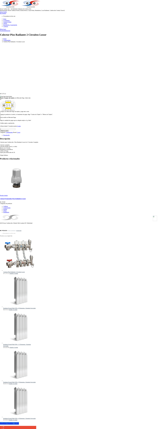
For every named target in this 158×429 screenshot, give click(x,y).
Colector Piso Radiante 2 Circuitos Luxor (14, 272)
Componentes (6, 40)
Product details (4, 195)
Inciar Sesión (3, 12)
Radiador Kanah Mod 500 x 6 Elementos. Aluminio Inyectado (19, 308)
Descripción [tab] (6, 135)
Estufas (5, 209)
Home (5, 38)
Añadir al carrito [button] (13, 273)
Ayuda (19, 126)
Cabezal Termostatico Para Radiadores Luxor (13, 198)
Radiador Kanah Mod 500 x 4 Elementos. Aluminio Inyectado (19, 418)
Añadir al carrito (4, 130)
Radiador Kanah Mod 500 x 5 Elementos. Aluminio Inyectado (19, 382)
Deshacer (18, 230)
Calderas (5, 206)
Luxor (18, 132)
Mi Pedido (3, 13)
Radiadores (6, 212)
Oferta (5, 210)
